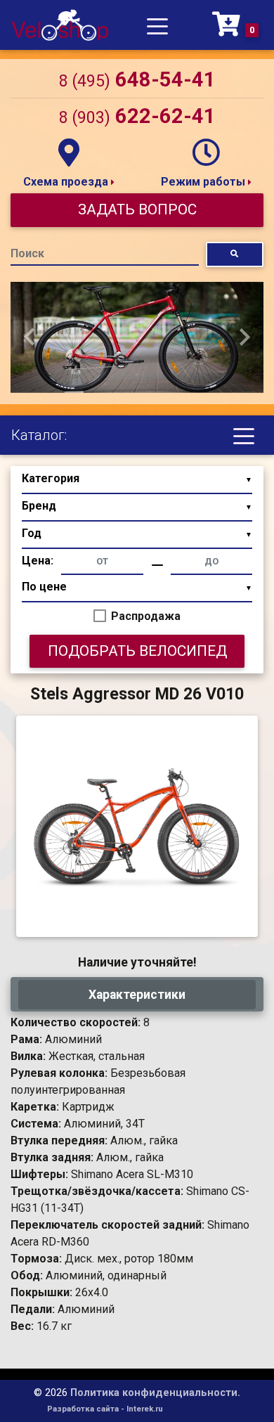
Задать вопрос (137, 209)
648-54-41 (137, 79)
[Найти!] (235, 254)
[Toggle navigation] (157, 25)
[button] (29, 337)
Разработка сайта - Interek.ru (105, 1409)
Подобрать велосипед (137, 650)
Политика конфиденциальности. (155, 1393)
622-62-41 (137, 116)
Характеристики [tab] (137, 995)
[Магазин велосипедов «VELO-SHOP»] (59, 25)
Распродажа (146, 616)
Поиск (27, 253)
